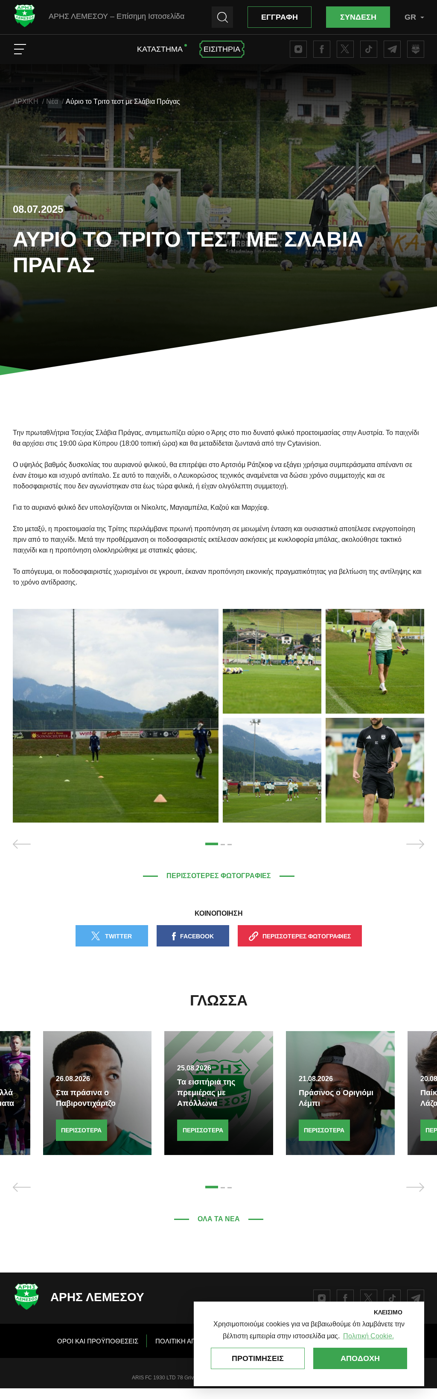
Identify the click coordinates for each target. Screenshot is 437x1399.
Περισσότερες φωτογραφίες (218, 875)
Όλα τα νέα (219, 1219)
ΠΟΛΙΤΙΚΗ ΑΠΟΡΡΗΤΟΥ (191, 1341)
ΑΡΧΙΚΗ (25, 101)
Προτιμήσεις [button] (258, 1358)
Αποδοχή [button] (360, 1358)
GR (410, 17)
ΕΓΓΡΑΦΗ (279, 17)
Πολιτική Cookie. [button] (368, 1336)
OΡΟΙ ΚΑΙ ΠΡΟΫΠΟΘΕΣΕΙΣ (97, 1341)
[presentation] (22, 844)
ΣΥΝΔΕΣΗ (358, 17)
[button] (211, 844)
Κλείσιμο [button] (388, 1312)
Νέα (52, 101)
